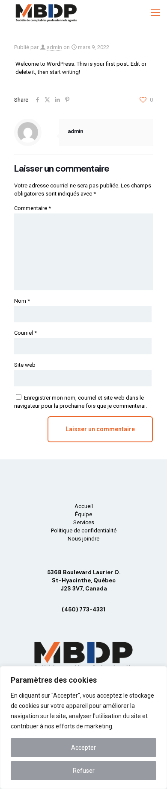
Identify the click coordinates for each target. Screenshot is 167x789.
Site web (25, 365)
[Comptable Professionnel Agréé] (46, 12)
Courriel (25, 333)
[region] (83, 727)
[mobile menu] (155, 13)
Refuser (84, 770)
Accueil (84, 506)
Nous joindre (83, 538)
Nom (22, 301)
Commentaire (32, 208)
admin (54, 47)
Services (83, 522)
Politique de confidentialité (83, 530)
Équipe (83, 514)
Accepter (83, 747)
